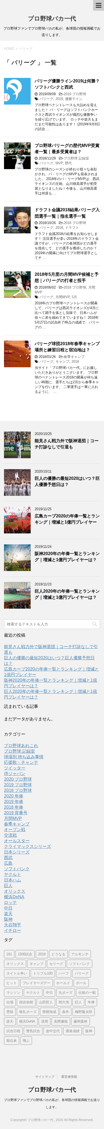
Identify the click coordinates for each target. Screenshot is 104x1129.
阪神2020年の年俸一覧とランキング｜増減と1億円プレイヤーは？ (67, 556)
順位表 (11, 1041)
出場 (9, 1002)
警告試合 (33, 1031)
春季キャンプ (74, 357)
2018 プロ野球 (75, 223)
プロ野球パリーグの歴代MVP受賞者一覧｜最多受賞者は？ (67, 148)
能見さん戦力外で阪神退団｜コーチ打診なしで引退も (67, 443)
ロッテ (10, 902)
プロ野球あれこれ (21, 745)
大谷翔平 (12, 925)
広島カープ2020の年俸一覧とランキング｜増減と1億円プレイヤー (67, 519)
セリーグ (56, 964)
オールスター (17, 841)
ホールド (63, 983)
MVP (59, 163)
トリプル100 (43, 973)
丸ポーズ (66, 993)
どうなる (58, 954)
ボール (81, 983)
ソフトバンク (17, 869)
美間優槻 (61, 1021)
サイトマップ (44, 1077)
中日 (8, 908)
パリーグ (46, 99)
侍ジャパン (14, 773)
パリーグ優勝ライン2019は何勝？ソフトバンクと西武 (67, 84)
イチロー (12, 930)
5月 (74, 297)
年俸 (91, 1002)
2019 (59, 99)
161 (9, 954)
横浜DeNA (14, 897)
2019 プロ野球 (75, 94)
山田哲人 (46, 1002)
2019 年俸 (13, 801)
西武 (8, 857)
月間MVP (62, 297)
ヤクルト (12, 874)
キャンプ (62, 362)
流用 (44, 1021)
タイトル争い (16, 973)
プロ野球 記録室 (76, 158)
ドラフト (72, 228)
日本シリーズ (17, 852)
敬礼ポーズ (28, 1012)
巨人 (8, 885)
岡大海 (64, 1002)
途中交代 (53, 1031)
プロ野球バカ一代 (52, 18)
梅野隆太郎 (83, 1012)
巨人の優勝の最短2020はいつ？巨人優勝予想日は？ (67, 481)
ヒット (11, 983)
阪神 (8, 919)
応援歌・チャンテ (21, 762)
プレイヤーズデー (36, 983)
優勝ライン (73, 99)
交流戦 (10, 835)
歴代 (68, 163)
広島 (8, 863)
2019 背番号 (15, 813)
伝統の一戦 (87, 993)
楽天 (8, 913)
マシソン (13, 993)
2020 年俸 (13, 796)
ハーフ (63, 973)
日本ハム (12, 880)
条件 (65, 1012)
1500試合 (25, 954)
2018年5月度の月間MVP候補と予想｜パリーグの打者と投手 (67, 277)
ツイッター (14, 768)
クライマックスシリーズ (27, 846)
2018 (59, 228)
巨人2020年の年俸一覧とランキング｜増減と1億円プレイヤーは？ (67, 594)
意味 (9, 1012)
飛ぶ (26, 1041)
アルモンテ (80, 954)
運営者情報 (69, 1077)
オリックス (14, 891)
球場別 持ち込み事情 (23, 757)
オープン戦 (14, 829)
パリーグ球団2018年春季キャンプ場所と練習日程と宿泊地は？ (67, 346)
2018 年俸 (13, 807)
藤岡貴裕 (80, 1021)
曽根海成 (49, 1012)
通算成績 (72, 1031)
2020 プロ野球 (18, 779)
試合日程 (13, 1031)
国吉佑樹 (26, 1002)
